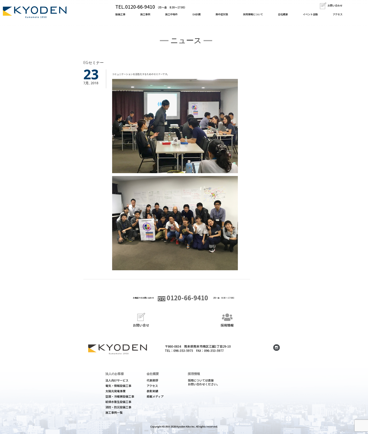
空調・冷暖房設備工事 (119, 396)
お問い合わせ (335, 5)
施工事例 (145, 14)
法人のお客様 (114, 374)
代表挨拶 (152, 380)
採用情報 (227, 325)
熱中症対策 (222, 14)
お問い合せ (141, 325)
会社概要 (283, 14)
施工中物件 (171, 14)
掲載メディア (155, 396)
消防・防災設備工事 (118, 407)
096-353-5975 (183, 350)
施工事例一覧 (114, 412)
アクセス (338, 14)
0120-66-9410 (186, 297)
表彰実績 (152, 391)
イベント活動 (310, 14)
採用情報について (253, 14)
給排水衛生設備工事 (118, 402)
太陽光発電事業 (115, 391)
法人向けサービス (116, 380)
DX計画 (197, 14)
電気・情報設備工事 (118, 386)
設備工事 (120, 14)
